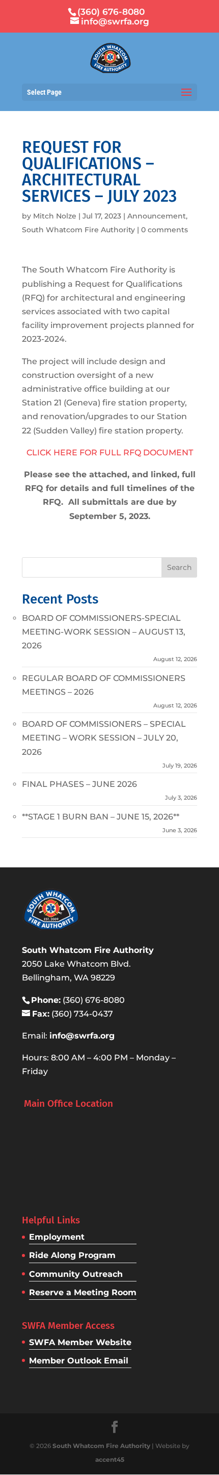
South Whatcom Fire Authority (78, 229)
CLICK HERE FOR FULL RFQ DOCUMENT (109, 452)
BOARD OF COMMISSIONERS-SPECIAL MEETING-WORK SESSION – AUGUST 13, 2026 (103, 631)
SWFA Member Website (80, 1342)
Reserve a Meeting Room (82, 1292)
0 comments (164, 229)
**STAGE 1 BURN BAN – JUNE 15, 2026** (100, 817)
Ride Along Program (72, 1255)
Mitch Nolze (54, 216)
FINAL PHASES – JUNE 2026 (79, 784)
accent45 (109, 1459)
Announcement (156, 216)
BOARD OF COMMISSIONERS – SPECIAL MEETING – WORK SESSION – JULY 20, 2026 (104, 737)
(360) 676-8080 (111, 12)
